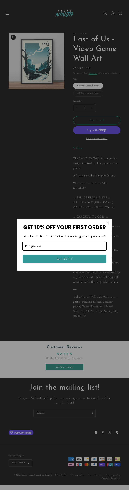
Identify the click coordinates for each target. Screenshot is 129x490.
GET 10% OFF (64, 258)
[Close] (108, 222)
